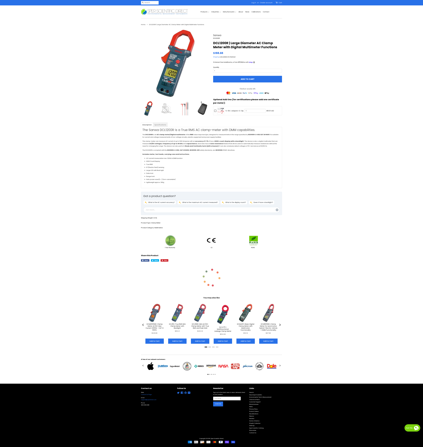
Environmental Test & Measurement (260, 397)
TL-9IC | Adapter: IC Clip (234, 111)
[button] (159, 202)
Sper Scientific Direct (217, 438)
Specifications (160, 125)
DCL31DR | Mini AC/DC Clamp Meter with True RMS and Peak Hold (200, 326)
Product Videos (254, 411)
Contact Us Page (146, 394)
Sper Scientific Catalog (256, 428)
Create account (266, 3)
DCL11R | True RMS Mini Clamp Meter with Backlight (177, 326)
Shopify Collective (254, 423)
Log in (253, 3)
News (251, 406)
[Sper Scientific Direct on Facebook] (182, 393)
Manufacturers (254, 404)
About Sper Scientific (255, 395)
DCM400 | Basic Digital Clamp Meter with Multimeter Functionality (245, 327)
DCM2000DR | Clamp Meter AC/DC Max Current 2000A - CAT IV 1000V (155, 327)
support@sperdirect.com (148, 400)
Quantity (216, 67)
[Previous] (143, 325)
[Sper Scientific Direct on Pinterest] (185, 393)
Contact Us (252, 433)
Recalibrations (253, 414)
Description (147, 125)
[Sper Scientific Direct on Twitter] (178, 393)
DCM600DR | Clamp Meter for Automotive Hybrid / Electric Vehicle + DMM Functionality (268, 327)
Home (143, 25)
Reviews (251, 418)
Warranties (252, 430)
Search (251, 392)
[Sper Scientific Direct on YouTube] (189, 393)
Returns (251, 416)
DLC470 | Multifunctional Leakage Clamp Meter (222, 329)
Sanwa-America (254, 421)
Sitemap (251, 425)
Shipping (216, 57)
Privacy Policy (253, 409)
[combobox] (150, 3)
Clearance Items (254, 399)
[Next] (280, 325)
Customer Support (255, 402)
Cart (280, 3)
